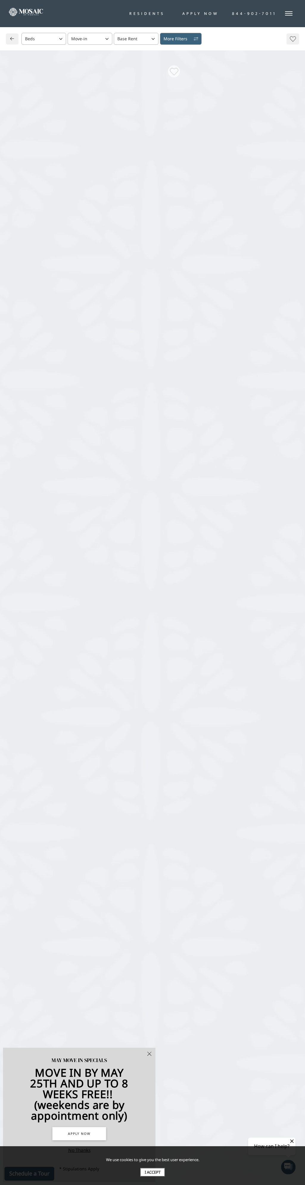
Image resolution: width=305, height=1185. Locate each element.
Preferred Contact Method (185, 404)
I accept (153, 1172)
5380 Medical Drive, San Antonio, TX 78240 (60, 386)
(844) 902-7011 (32, 397)
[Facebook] (20, 409)
